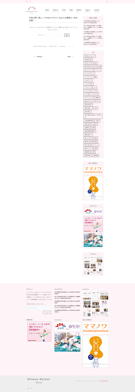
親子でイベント (94, 145)
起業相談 (95, 155)
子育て (97, 120)
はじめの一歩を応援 (96, 66)
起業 (93, 152)
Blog (71, 10)
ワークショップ (89, 97)
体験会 (97, 97)
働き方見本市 (88, 104)
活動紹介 (87, 127)
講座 (95, 148)
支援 (86, 124)
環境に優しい (88, 134)
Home (47, 10)
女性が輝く (87, 111)
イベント (98, 70)
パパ (94, 87)
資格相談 (87, 152)
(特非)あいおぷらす (89, 56)
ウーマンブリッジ (89, 73)
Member (78, 10)
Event (64, 10)
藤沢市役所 (94, 141)
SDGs (86, 66)
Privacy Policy (104, 381)
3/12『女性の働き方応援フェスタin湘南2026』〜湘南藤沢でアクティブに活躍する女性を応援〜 (93, 27)
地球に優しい (88, 108)
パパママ (87, 90)
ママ (86, 94)
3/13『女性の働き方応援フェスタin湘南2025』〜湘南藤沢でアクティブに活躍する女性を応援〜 (93, 38)
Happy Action (88, 59)
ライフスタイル (94, 94)
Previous (39, 56)
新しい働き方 (93, 124)
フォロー (47, 312)
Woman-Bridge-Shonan (41, 46)
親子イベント (88, 148)
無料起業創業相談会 (90, 131)
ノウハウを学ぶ (89, 83)
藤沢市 (86, 141)
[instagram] (26, 2)
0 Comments (62, 46)
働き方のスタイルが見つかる (92, 101)
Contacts (96, 10)
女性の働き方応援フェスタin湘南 (92, 116)
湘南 (93, 127)
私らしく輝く (88, 138)
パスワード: (41, 35)
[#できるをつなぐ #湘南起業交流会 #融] (87, 259)
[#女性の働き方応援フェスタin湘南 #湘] (93, 272)
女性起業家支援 (89, 120)
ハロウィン (87, 87)
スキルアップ (88, 80)
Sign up (87, 10)
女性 (95, 108)
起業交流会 (87, 155)
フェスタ (94, 90)
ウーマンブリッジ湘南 (90, 76)
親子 (86, 145)
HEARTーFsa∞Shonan (90, 63)
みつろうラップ (89, 70)
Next (69, 56)
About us (55, 10)
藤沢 (95, 138)
